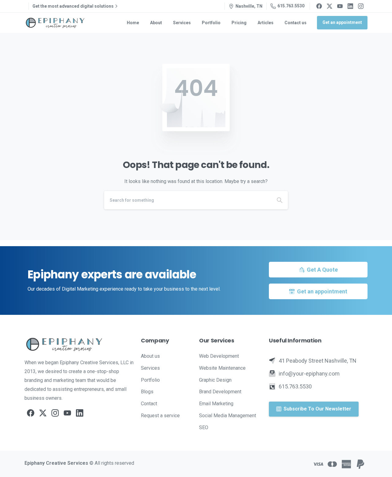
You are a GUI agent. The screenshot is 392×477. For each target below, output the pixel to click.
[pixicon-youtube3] (67, 413)
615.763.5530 (290, 5)
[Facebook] (319, 6)
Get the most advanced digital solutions (73, 6)
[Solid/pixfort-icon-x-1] (43, 413)
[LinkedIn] (350, 6)
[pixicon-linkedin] (80, 413)
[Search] (279, 200)
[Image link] (79, 344)
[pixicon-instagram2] (55, 413)
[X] (329, 6)
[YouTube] (340, 6)
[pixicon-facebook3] (30, 413)
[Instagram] (361, 6)
